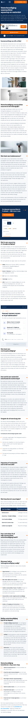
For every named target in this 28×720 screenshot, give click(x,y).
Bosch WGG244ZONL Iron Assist (11, 26)
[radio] (14, 322)
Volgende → (16, 344)
